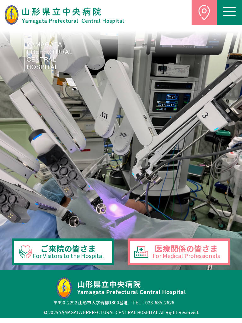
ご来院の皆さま (68, 251)
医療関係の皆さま (186, 251)
